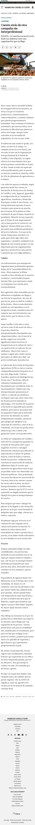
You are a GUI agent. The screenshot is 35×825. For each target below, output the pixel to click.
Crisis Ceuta (11, 2)
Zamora (17, 763)
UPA (4, 696)
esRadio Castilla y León (17, 805)
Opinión (15, 13)
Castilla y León (6, 13)
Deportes (17, 770)
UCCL (7, 696)
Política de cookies (26, 820)
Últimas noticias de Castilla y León (17, 788)
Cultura (17, 768)
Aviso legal (6, 820)
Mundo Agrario (6, 18)
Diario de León (17, 794)
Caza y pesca (17, 774)
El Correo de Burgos (17, 799)
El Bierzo (17, 750)
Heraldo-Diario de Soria (17, 801)
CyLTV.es (17, 803)
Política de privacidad (15, 820)
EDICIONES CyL (29, 0)
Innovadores (17, 783)
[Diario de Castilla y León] (17, 7)
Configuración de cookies (17, 822)
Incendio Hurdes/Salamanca (23, 2)
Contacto (17, 728)
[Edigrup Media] (17, 813)
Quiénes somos (17, 724)
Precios (12, 696)
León (17, 747)
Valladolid (17, 761)
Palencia (17, 752)
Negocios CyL (17, 785)
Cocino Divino (17, 776)
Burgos (17, 745)
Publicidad (17, 726)
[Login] (32, 7)
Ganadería (18, 696)
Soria (17, 759)
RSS (17, 731)
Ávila (17, 743)
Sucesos (17, 772)
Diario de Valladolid (17, 796)
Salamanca (17, 754)
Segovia (17, 756)
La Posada (22, 13)
